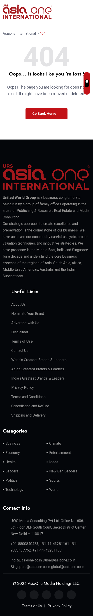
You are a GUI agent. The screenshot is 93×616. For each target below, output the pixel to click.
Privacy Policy (22, 387)
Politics (11, 480)
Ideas (53, 462)
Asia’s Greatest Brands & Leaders (37, 369)
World (53, 490)
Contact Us (19, 350)
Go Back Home (44, 114)
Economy (12, 453)
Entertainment (60, 453)
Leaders (12, 471)
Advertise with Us (25, 323)
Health (10, 462)
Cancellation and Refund (30, 406)
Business (12, 443)
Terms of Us (32, 606)
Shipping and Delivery (28, 415)
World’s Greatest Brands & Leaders (39, 360)
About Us (18, 304)
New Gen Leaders (63, 471)
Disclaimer (19, 332)
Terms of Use (22, 341)
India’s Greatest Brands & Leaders (38, 378)
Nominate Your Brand (27, 313)
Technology (14, 490)
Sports (54, 480)
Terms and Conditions (28, 397)
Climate (55, 443)
